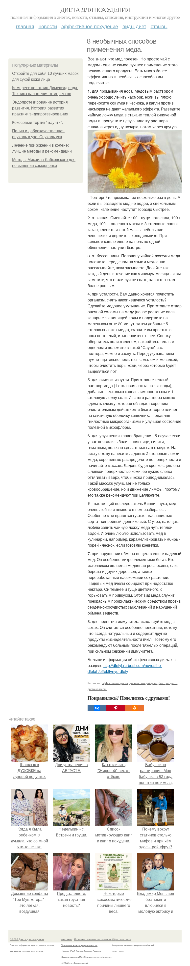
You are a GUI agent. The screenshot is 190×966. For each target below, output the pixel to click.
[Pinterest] (115, 708)
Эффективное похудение (89, 26)
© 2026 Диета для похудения (27, 939)
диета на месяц (97, 689)
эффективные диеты (115, 683)
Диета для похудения (95, 9)
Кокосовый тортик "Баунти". (37, 122)
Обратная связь (121, 939)
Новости (48, 26)
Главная (25, 26)
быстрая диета (168, 683)
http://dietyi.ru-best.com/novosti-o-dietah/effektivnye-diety (125, 668)
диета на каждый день (143, 683)
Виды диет (134, 26)
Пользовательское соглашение (93, 939)
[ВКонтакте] (97, 708)
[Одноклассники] (134, 708)
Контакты (66, 939)
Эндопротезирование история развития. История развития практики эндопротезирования (40, 108)
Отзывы (159, 26)
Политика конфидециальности (79, 945)
